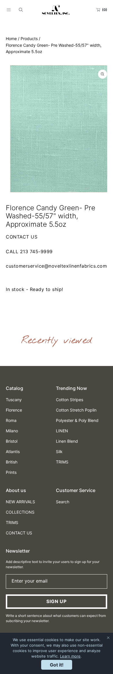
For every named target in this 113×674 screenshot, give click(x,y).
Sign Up (56, 601)
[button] (8, 9)
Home (11, 38)
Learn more (70, 656)
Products (29, 38)
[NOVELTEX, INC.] (56, 9)
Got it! (56, 665)
